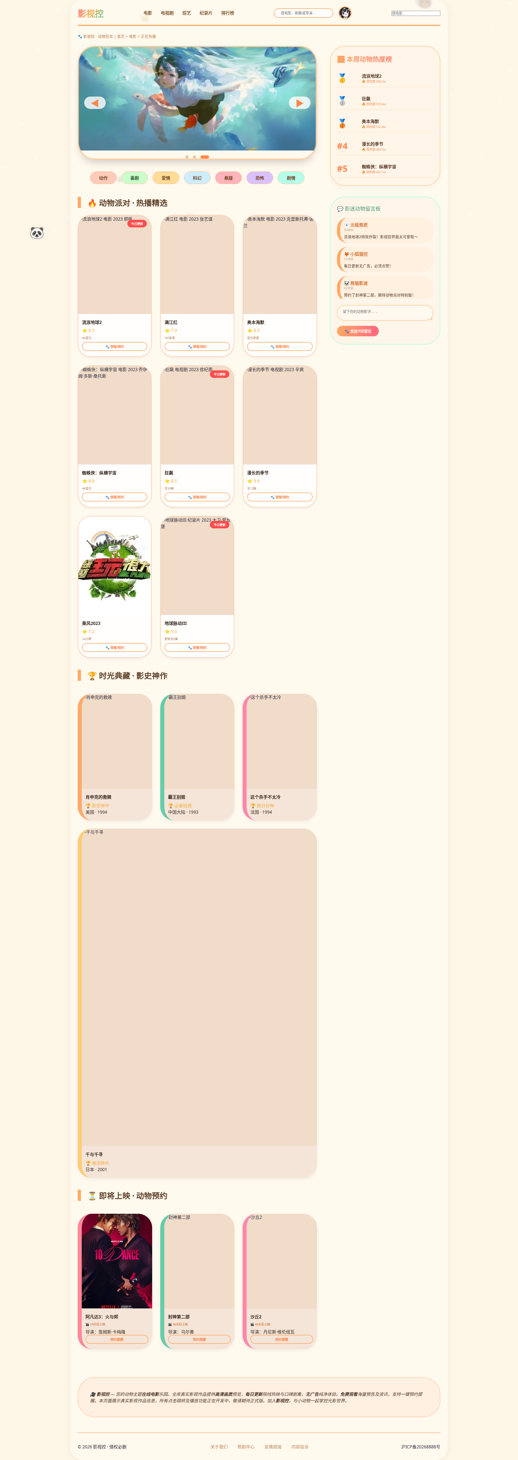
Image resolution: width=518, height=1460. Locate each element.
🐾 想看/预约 (114, 347)
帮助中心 (246, 1447)
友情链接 (273, 1447)
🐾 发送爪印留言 (358, 331)
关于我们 (219, 1447)
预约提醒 (116, 1340)
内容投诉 (300, 1447)
